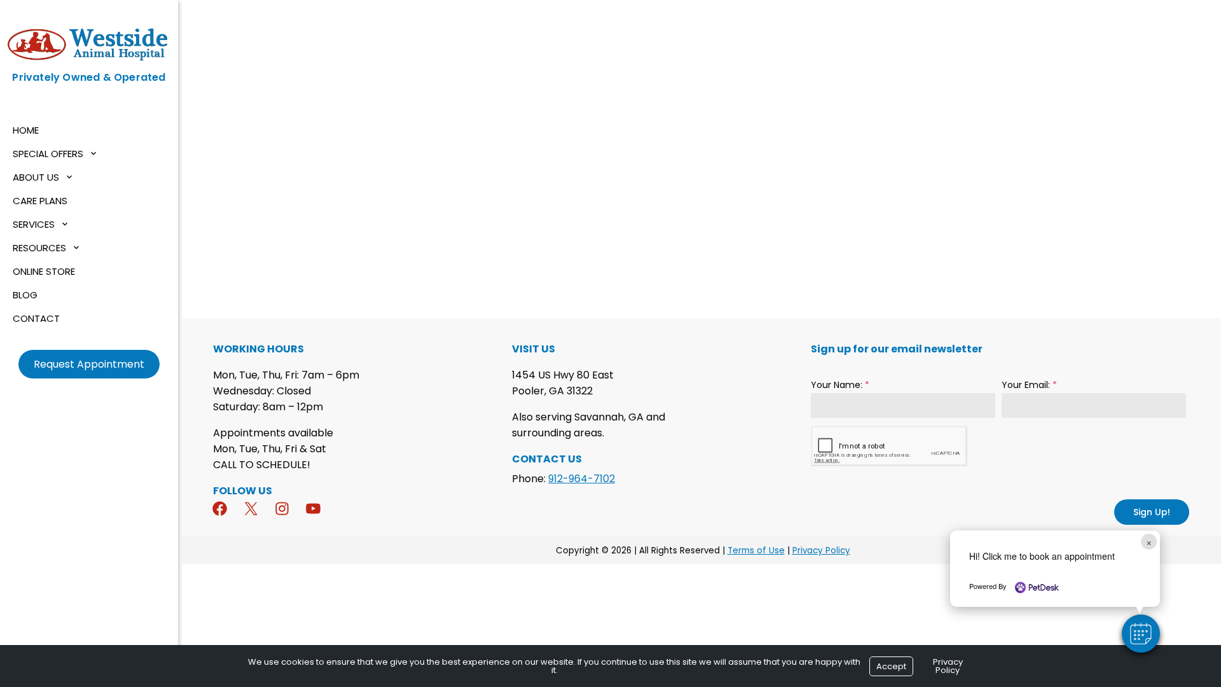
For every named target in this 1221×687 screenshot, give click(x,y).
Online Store (44, 271)
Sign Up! (1151, 512)
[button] (1141, 633)
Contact (36, 318)
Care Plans (40, 200)
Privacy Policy (821, 551)
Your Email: (1029, 384)
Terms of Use (756, 551)
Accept (891, 666)
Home (26, 130)
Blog (25, 295)
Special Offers (48, 153)
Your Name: (840, 384)
